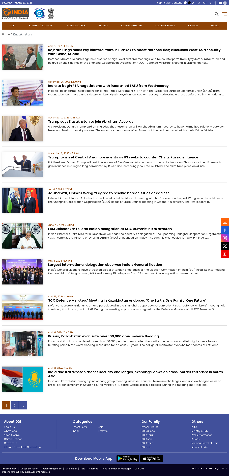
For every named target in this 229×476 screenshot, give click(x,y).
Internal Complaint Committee (22, 447)
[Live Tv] (225, 222)
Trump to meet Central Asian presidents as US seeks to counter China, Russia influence (123, 157)
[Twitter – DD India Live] (210, 3)
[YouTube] (225, 254)
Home (6, 34)
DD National (148, 431)
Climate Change (165, 25)
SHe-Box (139, 468)
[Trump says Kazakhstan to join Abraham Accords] (22, 128)
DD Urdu (146, 447)
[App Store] (151, 458)
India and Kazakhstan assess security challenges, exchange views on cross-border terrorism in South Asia (135, 374)
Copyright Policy (29, 468)
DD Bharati (147, 435)
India (12, 25)
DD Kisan (146, 439)
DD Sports (147, 443)
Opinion (193, 25)
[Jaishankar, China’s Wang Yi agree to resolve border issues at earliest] (22, 200)
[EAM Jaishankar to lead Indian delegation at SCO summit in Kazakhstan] (22, 236)
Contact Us (10, 443)
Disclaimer (71, 468)
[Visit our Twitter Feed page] (225, 246)
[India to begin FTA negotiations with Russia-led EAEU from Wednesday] (22, 93)
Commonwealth (131, 25)
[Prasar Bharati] (39, 13)
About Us (9, 427)
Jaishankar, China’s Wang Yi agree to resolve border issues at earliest (108, 193)
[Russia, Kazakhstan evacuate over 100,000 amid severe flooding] (22, 343)
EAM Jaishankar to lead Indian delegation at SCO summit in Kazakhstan (110, 228)
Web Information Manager (116, 468)
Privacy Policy (9, 468)
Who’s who (10, 431)
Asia (100, 427)
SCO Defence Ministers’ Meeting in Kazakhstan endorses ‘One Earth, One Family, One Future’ (127, 300)
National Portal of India (204, 443)
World (215, 25)
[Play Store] (128, 458)
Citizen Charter (13, 439)
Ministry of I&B (199, 431)
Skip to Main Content (169, 2)
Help (83, 468)
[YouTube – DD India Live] (220, 3)
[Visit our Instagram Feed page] (225, 238)
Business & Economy (41, 25)
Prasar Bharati (149, 427)
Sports (103, 25)
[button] (216, 14)
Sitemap (93, 468)
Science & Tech (76, 25)
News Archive (12, 435)
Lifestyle (103, 431)
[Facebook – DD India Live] (215, 3)
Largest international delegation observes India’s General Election (105, 264)
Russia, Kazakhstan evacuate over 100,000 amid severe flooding (103, 336)
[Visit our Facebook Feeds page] (225, 230)
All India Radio (199, 447)
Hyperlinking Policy (52, 468)
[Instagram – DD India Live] (225, 3)
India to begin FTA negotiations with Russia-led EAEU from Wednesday (108, 85)
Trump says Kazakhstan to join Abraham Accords (90, 121)
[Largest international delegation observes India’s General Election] (22, 272)
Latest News (80, 427)
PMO (194, 427)
